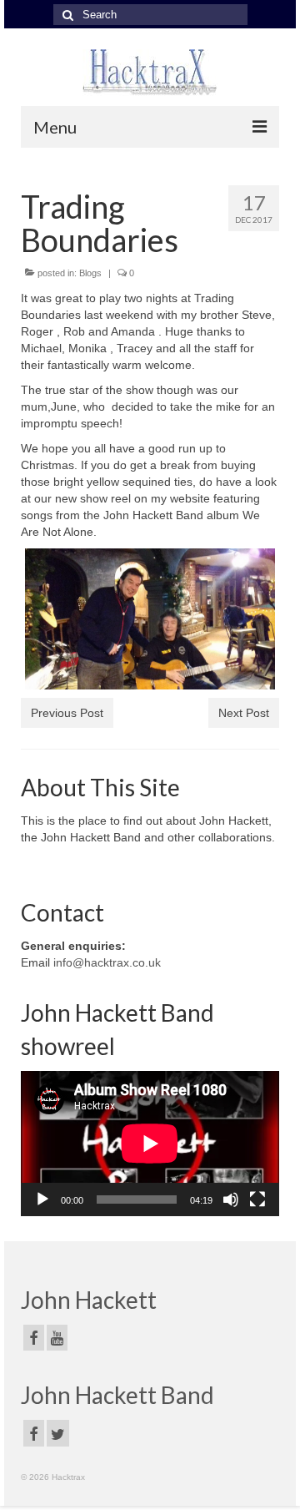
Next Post (243, 713)
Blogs (90, 273)
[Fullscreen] (257, 1199)
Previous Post (67, 713)
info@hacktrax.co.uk (107, 962)
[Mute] (230, 1199)
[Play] (42, 1199)
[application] (150, 1143)
